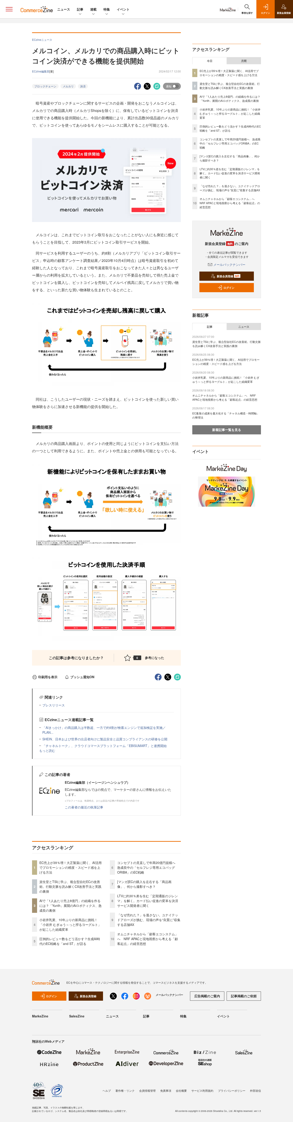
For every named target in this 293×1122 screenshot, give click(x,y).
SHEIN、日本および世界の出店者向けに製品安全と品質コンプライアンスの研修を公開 (104, 739)
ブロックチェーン (45, 86)
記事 (80, 9)
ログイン (228, 288)
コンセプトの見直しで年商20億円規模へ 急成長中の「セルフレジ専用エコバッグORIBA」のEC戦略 (148, 867)
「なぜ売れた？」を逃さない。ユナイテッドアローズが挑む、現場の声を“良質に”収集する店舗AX (148, 920)
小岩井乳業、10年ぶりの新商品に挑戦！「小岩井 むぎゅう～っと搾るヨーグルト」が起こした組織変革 (70, 924)
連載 (93, 9)
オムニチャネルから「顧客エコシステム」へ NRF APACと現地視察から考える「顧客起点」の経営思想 (147, 939)
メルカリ (68, 86)
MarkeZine (40, 1016)
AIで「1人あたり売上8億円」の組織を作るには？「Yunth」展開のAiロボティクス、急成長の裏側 (70, 905)
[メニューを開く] (9, 9)
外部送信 (255, 1090)
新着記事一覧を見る (226, 429)
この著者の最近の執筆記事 (84, 807)
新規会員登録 (228, 276)
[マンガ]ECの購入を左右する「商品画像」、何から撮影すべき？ (144, 884)
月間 (244, 61)
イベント (123, 9)
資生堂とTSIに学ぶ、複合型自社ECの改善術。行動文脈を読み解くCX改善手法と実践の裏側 (70, 886)
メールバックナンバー (229, 264)
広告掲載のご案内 (207, 996)
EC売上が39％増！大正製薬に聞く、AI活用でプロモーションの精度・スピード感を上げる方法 (70, 867)
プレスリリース (53, 705)
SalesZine (76, 1016)
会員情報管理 (147, 1090)
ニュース (63, 9)
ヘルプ (107, 1090)
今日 (209, 61)
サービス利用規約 (202, 1090)
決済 (83, 86)
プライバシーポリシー (231, 1090)
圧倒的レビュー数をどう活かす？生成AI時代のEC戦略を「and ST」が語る (69, 941)
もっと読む (47, 750)
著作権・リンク (125, 1090)
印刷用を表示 (47, 677)
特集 (106, 9)
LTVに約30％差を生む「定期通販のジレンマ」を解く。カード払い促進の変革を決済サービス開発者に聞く (147, 901)
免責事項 (165, 1090)
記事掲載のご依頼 (244, 996)
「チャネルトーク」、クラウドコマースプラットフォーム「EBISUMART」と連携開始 (104, 745)
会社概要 (181, 1090)
